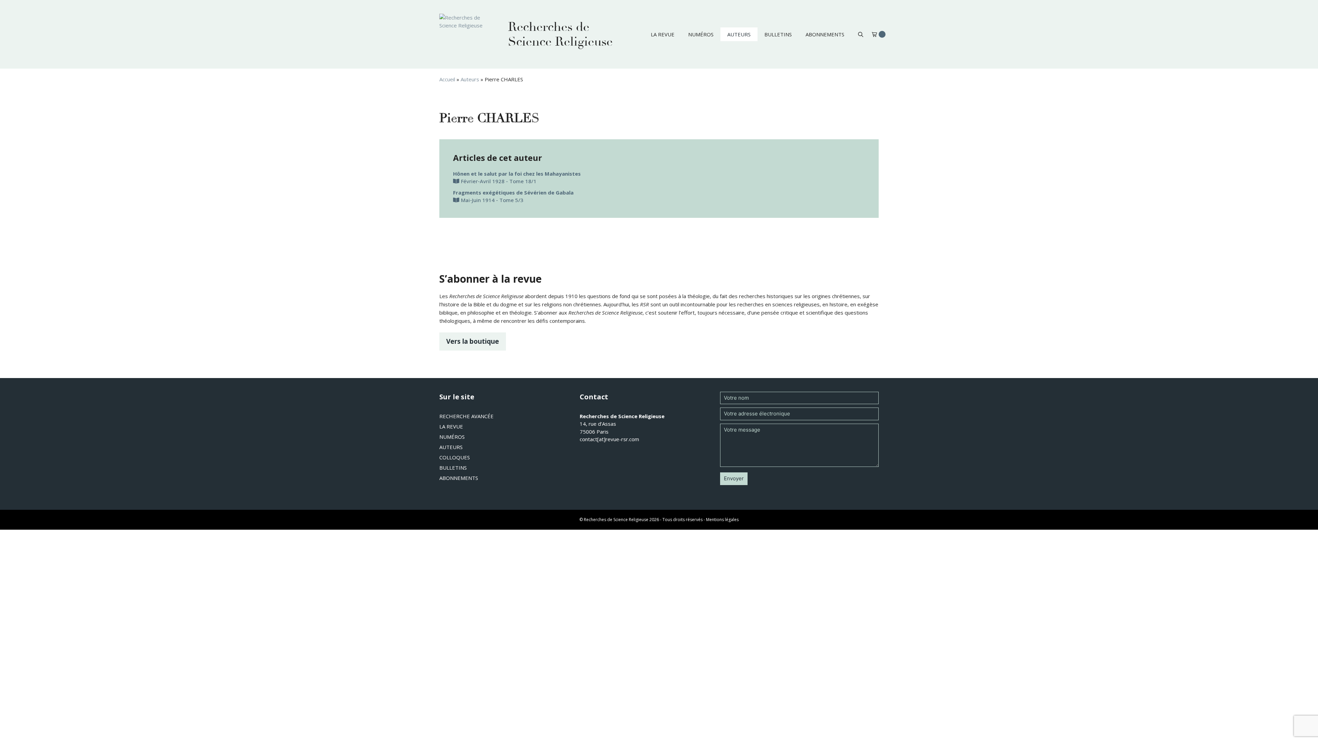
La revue (662, 34)
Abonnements (825, 34)
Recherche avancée (466, 416)
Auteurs (739, 34)
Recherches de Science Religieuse (560, 34)
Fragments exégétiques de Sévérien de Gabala (513, 192)
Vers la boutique (472, 341)
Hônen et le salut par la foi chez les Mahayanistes (517, 173)
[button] (860, 34)
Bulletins (778, 34)
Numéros (701, 34)
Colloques (454, 457)
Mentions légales (722, 519)
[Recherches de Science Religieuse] (466, 34)
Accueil (447, 79)
